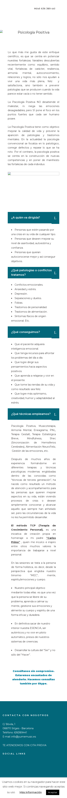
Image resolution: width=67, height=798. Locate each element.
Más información (31, 792)
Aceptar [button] (52, 792)
